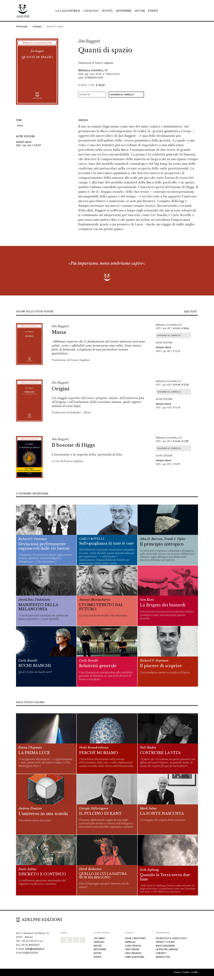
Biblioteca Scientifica (90, 70)
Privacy (160, 942)
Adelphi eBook (163, 347)
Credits (194, 972)
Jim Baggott (89, 41)
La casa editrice (67, 10)
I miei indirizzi (133, 953)
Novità (107, 10)
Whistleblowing (165, 945)
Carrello (130, 942)
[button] (189, 41)
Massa (59, 332)
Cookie (171, 942)
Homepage (22, 26)
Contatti (161, 953)
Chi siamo (99, 938)
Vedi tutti (191, 311)
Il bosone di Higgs (73, 445)
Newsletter (163, 957)
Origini (60, 389)
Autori (140, 10)
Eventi (153, 10)
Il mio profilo (133, 945)
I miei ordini (132, 949)
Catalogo (91, 10)
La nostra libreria (167, 949)
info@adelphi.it (34, 949)
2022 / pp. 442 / (28, 144)
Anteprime (123, 10)
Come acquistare (134, 957)
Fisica (19, 125)
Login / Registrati (135, 938)
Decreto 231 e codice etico (171, 938)
